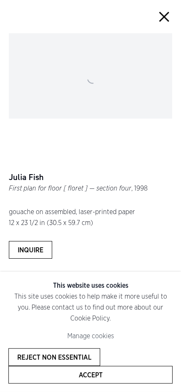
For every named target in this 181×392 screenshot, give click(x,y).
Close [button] (164, 16)
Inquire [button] (30, 250)
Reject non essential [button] (54, 357)
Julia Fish (26, 177)
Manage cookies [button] (90, 335)
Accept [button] (91, 375)
